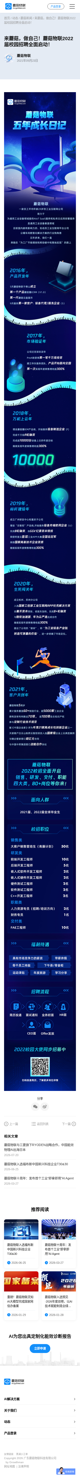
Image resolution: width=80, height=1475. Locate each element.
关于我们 (10, 1410)
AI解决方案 (12, 1399)
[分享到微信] (35, 1106)
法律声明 (23, 1466)
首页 (7, 18)
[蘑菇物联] (15, 6)
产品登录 (10, 1433)
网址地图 (9, 1466)
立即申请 (40, 1348)
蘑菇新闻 (26, 18)
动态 (15, 18)
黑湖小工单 (22, 1454)
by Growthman (15, 1462)
